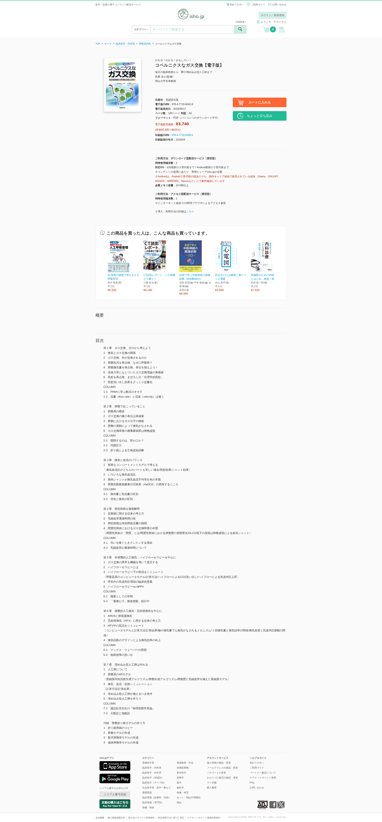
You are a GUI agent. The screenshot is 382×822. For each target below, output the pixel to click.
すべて (108, 43)
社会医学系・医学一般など (156, 787)
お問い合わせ (279, 4)
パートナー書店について (263, 772)
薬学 (179, 782)
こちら (190, 211)
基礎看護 (147, 792)
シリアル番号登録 (115, 794)
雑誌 (179, 802)
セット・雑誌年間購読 (189, 797)
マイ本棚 (211, 782)
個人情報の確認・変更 (219, 762)
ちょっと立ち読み (259, 115)
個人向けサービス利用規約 (141, 817)
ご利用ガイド (258, 4)
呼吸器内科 (145, 43)
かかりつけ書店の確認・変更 (222, 777)
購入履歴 (211, 787)
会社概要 (100, 817)
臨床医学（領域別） (153, 777)
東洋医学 (181, 772)
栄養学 (180, 777)
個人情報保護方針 (116, 817)
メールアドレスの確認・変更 (222, 767)
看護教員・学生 (185, 762)
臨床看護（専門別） (153, 802)
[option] (125, 266)
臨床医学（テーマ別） (154, 782)
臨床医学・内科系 (125, 43)
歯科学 (180, 787)
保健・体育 (183, 792)
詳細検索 (240, 22)
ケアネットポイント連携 (263, 777)
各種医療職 (183, 767)
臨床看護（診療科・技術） (156, 797)
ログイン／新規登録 (272, 15)
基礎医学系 (148, 762)
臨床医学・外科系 (151, 772)
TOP (98, 43)
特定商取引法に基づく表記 (171, 817)
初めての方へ (237, 4)
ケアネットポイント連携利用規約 (203, 817)
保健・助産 (148, 807)
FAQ (252, 782)
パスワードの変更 (216, 772)
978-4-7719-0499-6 (182, 135)
